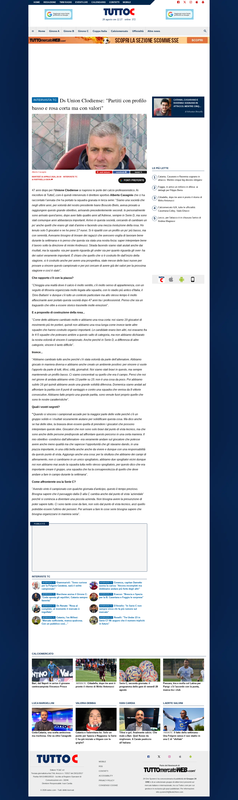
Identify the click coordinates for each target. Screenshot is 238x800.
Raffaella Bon (42, 179)
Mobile (102, 762)
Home (37, 2)
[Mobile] (192, 279)
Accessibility (106, 776)
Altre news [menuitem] (154, 31)
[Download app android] (203, 2)
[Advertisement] (178, 422)
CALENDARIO (98, 2)
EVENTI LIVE (81, 2)
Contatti (103, 771)
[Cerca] (205, 31)
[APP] (162, 279)
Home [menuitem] (41, 31)
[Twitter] (184, 2)
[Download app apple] (197, 2)
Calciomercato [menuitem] (119, 31)
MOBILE (127, 2)
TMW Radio (66, 2)
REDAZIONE (50, 2)
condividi (120, 172)
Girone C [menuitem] (83, 31)
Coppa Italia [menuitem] (100, 31)
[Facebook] (178, 2)
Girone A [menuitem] (54, 31)
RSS (101, 766)
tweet (137, 172)
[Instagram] (191, 2)
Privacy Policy (106, 781)
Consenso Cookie (108, 785)
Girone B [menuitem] (69, 31)
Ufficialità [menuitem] (138, 31)
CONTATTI (114, 2)
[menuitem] (32, 31)
